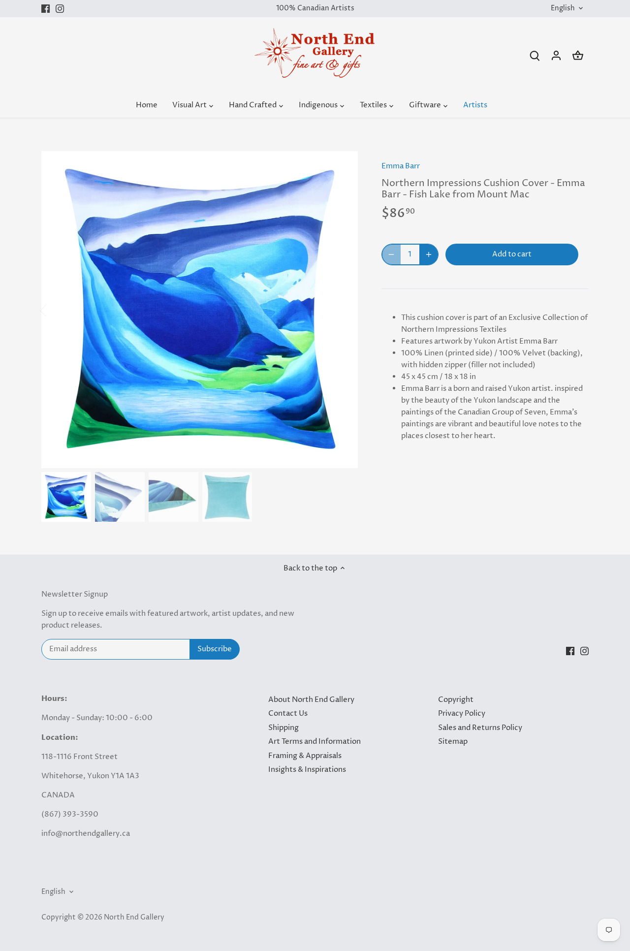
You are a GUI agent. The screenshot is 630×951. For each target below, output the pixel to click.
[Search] (534, 55)
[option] (199, 309)
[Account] (556, 55)
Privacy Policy (461, 713)
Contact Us (288, 713)
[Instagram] (60, 8)
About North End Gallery (311, 700)
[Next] (343, 310)
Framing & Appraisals (305, 756)
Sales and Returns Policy (480, 728)
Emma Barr (400, 166)
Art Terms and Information (314, 741)
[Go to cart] (578, 55)
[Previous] (56, 310)
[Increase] (428, 254)
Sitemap (453, 741)
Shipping (283, 728)
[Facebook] (45, 8)
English (563, 8)
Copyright (455, 700)
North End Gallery (134, 917)
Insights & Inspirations (307, 769)
